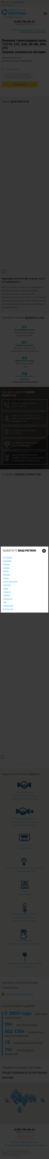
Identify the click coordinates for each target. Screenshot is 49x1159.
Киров (6, 571)
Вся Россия (8, 609)
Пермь (6, 578)
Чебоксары (8, 605)
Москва (6, 575)
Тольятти (7, 592)
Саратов (7, 585)
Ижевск (6, 564)
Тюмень (6, 595)
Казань (6, 568)
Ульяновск (7, 599)
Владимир (7, 561)
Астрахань (7, 557)
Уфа (5, 602)
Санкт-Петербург (10, 581)
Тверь (5, 588)
